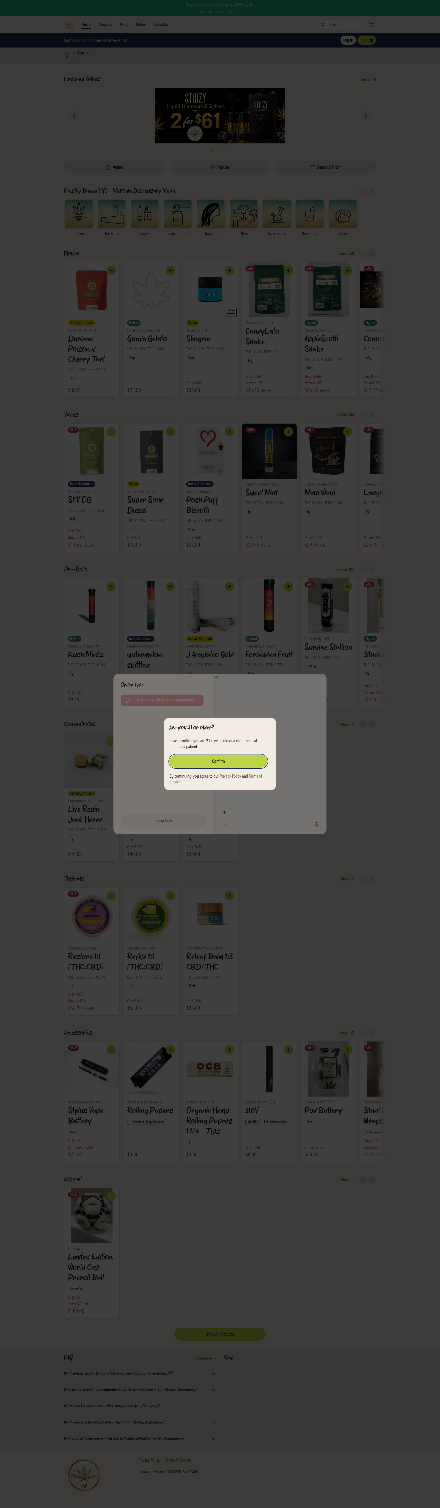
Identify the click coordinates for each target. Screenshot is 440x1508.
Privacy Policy (230, 776)
